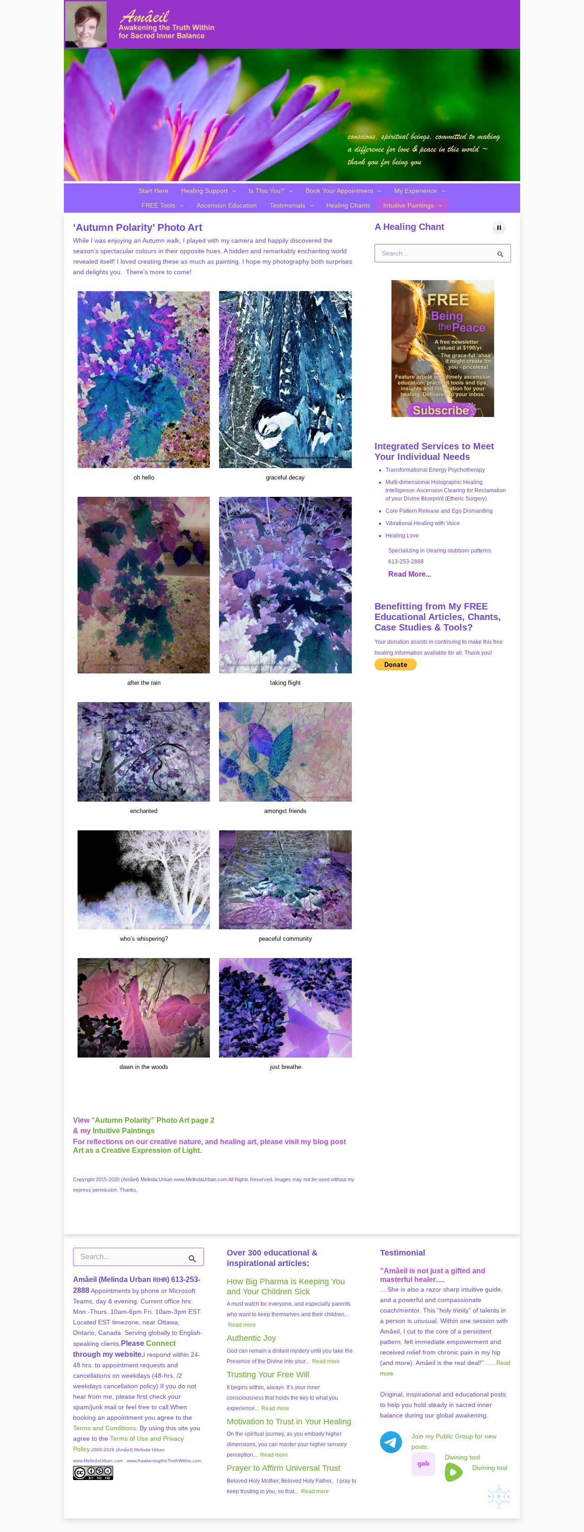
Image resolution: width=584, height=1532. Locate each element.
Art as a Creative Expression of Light (136, 1150)
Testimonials (287, 205)
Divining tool (462, 1457)
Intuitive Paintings (408, 205)
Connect (161, 1343)
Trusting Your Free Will (268, 1374)
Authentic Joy (251, 1338)
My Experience (415, 190)
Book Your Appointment (339, 190)
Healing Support (204, 190)
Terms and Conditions (104, 1428)
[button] (232, 190)
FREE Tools (158, 205)
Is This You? (266, 190)
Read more (242, 1325)
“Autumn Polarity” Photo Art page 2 (152, 1120)
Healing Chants (348, 205)
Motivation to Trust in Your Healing (289, 1421)
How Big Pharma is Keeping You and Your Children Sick (286, 1286)
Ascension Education (227, 205)
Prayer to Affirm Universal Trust (283, 1468)
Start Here (153, 190)
